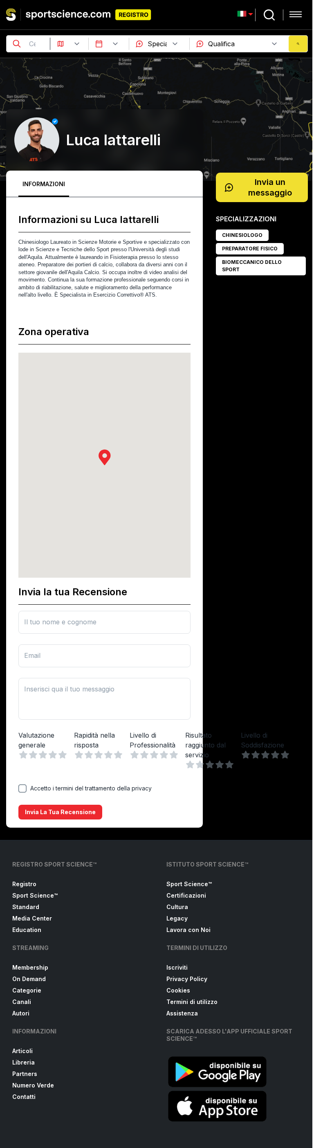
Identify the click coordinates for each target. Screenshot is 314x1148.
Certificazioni (186, 895)
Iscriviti (177, 967)
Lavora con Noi (188, 929)
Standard (25, 906)
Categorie (26, 990)
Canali (21, 1001)
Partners (24, 1073)
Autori (20, 1013)
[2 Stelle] (33, 755)
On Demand (29, 978)
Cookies (178, 990)
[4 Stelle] (53, 755)
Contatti (24, 1096)
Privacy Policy (186, 978)
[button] (104, 457)
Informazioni (43, 183)
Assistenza (182, 1013)
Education (26, 929)
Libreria (23, 1062)
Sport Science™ (35, 895)
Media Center (32, 918)
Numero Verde (33, 1085)
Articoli (22, 1050)
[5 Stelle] (62, 755)
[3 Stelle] (43, 755)
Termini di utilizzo (192, 1001)
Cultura (177, 906)
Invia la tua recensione (60, 811)
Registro (24, 883)
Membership (30, 967)
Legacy (177, 918)
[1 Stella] (23, 755)
